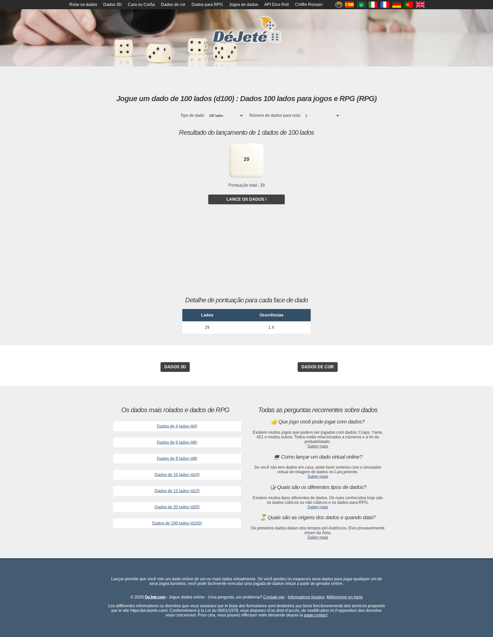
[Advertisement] (246, 80)
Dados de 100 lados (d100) (177, 523)
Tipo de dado (192, 115)
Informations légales (306, 597)
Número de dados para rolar (274, 115)
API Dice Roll (276, 4)
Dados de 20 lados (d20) (177, 507)
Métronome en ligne (345, 597)
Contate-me (274, 597)
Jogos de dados (243, 4)
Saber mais (317, 446)
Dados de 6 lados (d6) (177, 442)
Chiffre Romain (309, 4)
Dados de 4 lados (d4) (177, 426)
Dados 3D (112, 4)
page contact (315, 615)
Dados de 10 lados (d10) (177, 474)
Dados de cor (173, 4)
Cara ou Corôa (141, 4)
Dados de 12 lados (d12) (177, 491)
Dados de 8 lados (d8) (177, 458)
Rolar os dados (83, 4)
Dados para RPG (207, 4)
